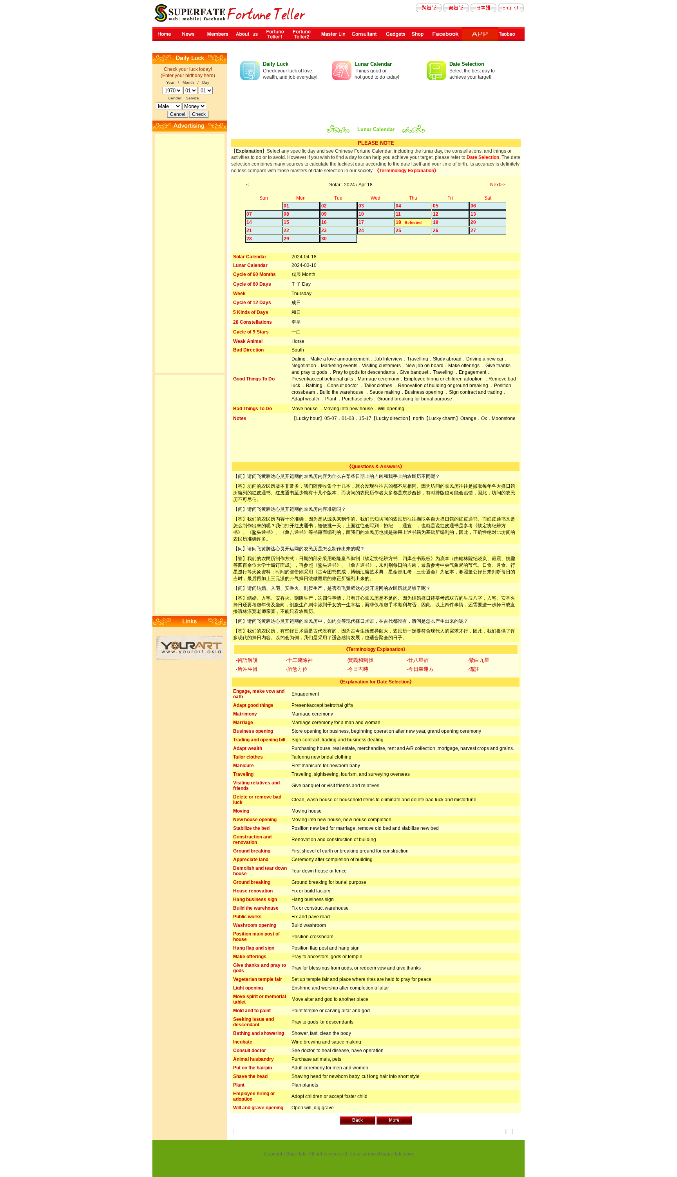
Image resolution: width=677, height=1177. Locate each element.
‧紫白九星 (478, 660)
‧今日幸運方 (420, 669)
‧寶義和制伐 (359, 660)
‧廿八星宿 (418, 660)
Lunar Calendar (373, 64)
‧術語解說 (247, 660)
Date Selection (466, 64)
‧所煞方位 (297, 669)
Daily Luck (275, 64)
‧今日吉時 (357, 669)
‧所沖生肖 (247, 669)
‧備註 (473, 669)
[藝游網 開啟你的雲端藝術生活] (189, 658)
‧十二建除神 (299, 660)
